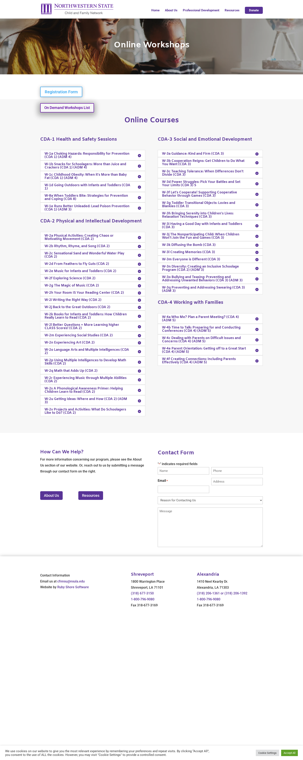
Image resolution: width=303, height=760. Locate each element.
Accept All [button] (289, 752)
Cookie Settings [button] (267, 752)
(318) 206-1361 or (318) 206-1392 (222, 593)
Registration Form (61, 91)
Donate (254, 10)
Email (163, 481)
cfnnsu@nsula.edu (71, 581)
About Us (171, 10)
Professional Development (201, 10)
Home (155, 10)
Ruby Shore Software (73, 587)
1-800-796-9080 (142, 599)
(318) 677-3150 (142, 593)
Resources (232, 10)
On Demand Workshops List (67, 107)
